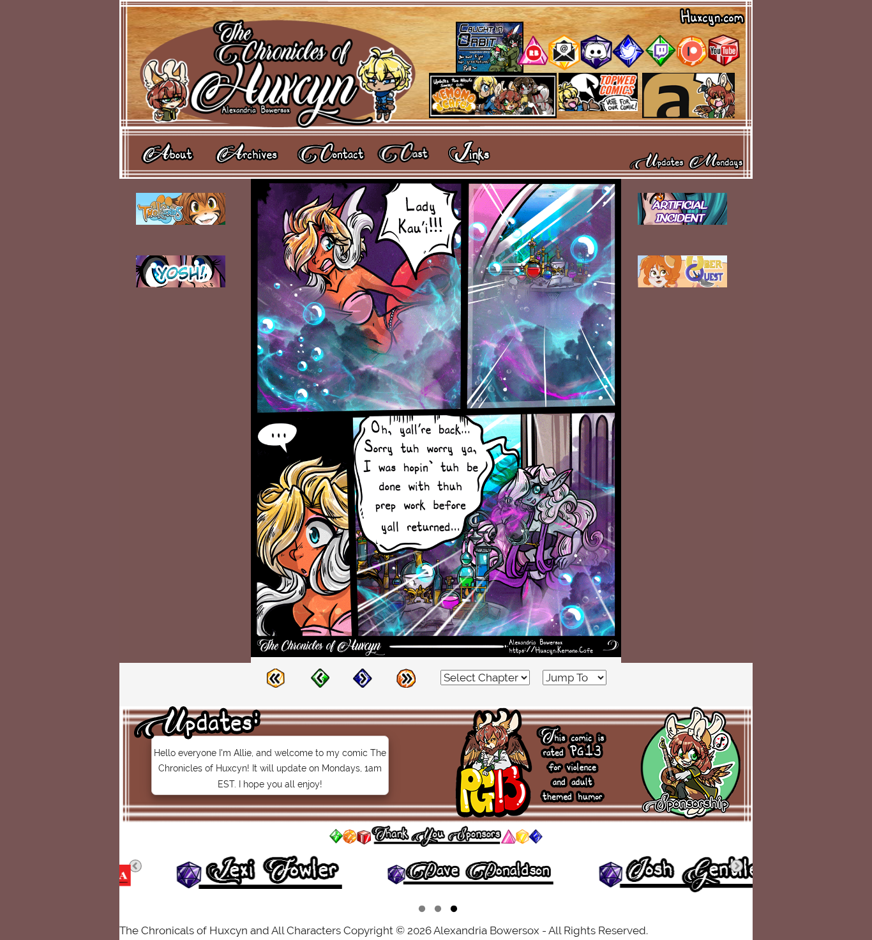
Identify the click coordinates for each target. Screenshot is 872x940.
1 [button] (422, 910)
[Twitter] (628, 63)
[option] (226, 874)
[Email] (564, 66)
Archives (246, 152)
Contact (331, 152)
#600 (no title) (470, 152)
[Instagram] (532, 62)
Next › (368, 677)
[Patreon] (692, 63)
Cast (403, 152)
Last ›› (412, 677)
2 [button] (438, 910)
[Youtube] (724, 62)
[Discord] (596, 65)
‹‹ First (282, 677)
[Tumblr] (660, 63)
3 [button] (453, 910)
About (167, 152)
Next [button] (736, 866)
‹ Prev (325, 677)
